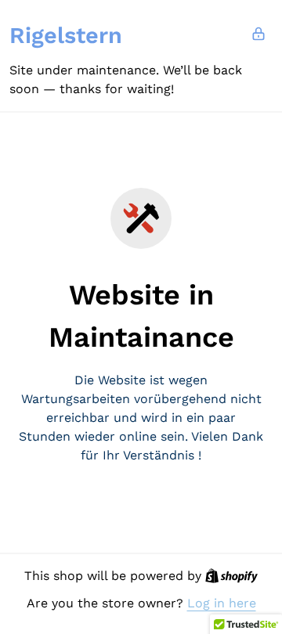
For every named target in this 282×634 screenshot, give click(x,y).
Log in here (221, 603)
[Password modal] (258, 33)
